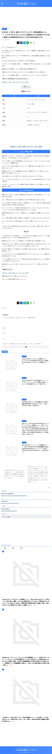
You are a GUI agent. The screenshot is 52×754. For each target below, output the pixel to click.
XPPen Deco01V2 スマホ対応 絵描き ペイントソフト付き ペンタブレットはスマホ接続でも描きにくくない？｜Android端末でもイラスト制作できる (35, 382)
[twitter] (18, 42)
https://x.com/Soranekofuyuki (10, 503)
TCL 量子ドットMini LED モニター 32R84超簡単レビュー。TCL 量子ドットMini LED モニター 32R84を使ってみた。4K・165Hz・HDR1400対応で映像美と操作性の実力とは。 (25, 719)
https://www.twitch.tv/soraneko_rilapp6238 (14, 495)
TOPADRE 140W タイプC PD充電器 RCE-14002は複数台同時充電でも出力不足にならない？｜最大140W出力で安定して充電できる (35, 403)
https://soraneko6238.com (9, 511)
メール (4, 333)
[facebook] (21, 42)
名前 (4, 328)
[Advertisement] (26, 16)
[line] (27, 42)
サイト (4, 338)
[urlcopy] (34, 42)
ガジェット (5, 307)
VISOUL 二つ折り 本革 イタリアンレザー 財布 (15, 82)
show (28, 86)
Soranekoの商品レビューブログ (26, 4)
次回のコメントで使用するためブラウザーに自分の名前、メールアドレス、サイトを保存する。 (23, 343)
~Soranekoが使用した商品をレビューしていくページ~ (26, 748)
